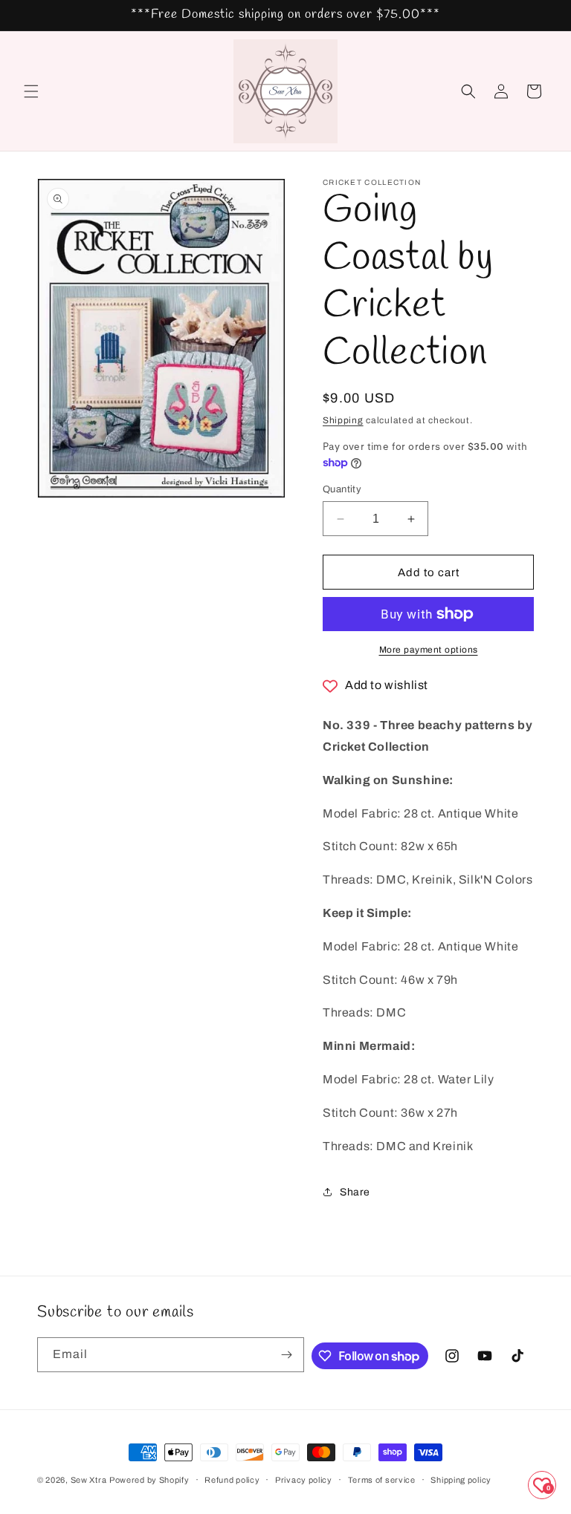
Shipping (343, 420)
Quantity (342, 489)
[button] (31, 91)
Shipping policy (460, 1479)
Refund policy (231, 1479)
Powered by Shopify (149, 1479)
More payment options (428, 650)
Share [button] (355, 1192)
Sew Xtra (89, 1479)
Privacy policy (303, 1479)
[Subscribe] (287, 1354)
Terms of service (382, 1479)
